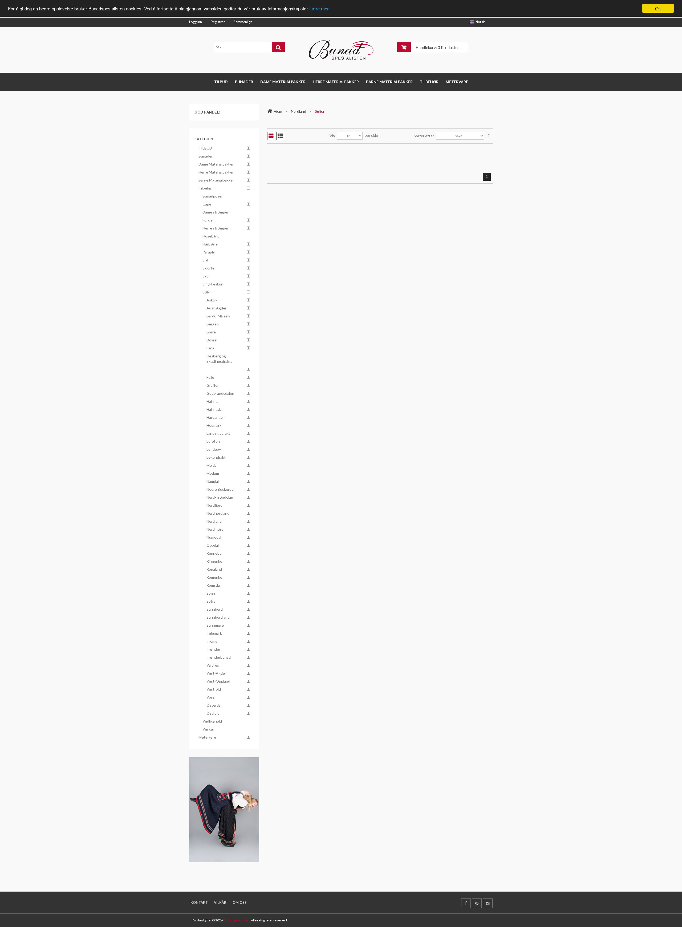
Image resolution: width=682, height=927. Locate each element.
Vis (332, 135)
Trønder (213, 649)
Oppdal (212, 545)
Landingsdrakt (218, 433)
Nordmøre (215, 529)
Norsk (480, 22)
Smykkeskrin (212, 284)
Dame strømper (215, 212)
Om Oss (240, 902)
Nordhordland (217, 513)
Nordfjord (214, 505)
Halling (212, 401)
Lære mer (319, 8)
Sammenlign (243, 22)
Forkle (207, 220)
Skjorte (208, 268)
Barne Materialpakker (389, 81)
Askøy (211, 300)
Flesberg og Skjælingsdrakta (219, 359)
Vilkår (220, 902)
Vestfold (213, 689)
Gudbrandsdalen (220, 393)
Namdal (212, 481)
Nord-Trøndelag (219, 497)
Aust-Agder (216, 308)
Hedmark (213, 425)
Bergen (212, 324)
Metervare (457, 81)
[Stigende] (489, 136)
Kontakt (199, 902)
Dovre (211, 340)
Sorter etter (424, 136)
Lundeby (213, 449)
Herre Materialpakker (336, 81)
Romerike (214, 577)
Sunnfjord (214, 609)
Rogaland (214, 569)
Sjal (205, 260)
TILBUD (221, 81)
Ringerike (214, 561)
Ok (658, 8)
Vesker (208, 729)
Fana (210, 348)
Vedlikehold (212, 721)
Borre (211, 332)
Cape (206, 204)
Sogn (210, 593)
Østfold (213, 713)
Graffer (212, 385)
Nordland (214, 521)
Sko (205, 276)
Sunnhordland (218, 617)
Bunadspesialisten (236, 920)
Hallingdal (214, 409)
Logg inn (195, 22)
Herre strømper (215, 228)
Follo (210, 377)
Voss (210, 697)
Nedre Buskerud (220, 489)
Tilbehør (429, 81)
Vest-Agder (216, 673)
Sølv (206, 292)
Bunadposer (212, 196)
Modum (212, 473)
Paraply (208, 252)
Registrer (218, 22)
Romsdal (213, 585)
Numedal (213, 537)
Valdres (212, 665)
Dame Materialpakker (283, 81)
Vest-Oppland (218, 681)
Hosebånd (211, 236)
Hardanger (215, 417)
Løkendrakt (216, 457)
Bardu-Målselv (218, 316)
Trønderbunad (218, 657)
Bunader (244, 81)
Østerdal (213, 705)
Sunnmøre (215, 625)
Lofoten (213, 441)
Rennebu (214, 553)
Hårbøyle (210, 244)
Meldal (211, 465)
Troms (211, 641)
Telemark (214, 633)
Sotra (211, 601)
